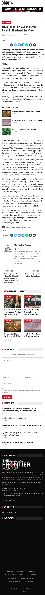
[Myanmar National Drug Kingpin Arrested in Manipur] (6, 113)
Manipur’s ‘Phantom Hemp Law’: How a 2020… (24, 129)
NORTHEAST (31, 571)
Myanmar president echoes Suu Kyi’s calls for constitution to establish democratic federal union (11, 278)
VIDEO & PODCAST (28, 578)
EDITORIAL (13, 578)
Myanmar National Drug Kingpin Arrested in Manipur (26, 111)
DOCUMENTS (30, 581)
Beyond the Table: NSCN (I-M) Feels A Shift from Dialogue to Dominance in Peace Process (20, 434)
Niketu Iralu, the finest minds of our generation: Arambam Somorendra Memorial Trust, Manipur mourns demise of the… (20, 409)
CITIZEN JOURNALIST (14, 581)
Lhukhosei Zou (26, 227)
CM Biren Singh (16, 227)
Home (11, 571)
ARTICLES (23, 575)
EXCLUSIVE (34, 575)
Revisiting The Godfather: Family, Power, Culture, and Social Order (22, 425)
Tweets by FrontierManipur (9, 512)
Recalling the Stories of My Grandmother (14, 418)
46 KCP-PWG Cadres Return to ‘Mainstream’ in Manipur (27, 120)
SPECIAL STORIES (10, 575)
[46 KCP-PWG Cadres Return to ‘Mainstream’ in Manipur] (6, 122)
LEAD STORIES (6, 22)
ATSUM (8, 227)
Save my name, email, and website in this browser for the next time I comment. (21, 391)
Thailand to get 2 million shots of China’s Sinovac (32, 275)
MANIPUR (20, 571)
